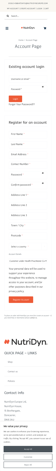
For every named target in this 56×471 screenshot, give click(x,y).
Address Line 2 (19, 204)
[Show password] (43, 87)
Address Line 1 (19, 194)
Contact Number (20, 163)
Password (17, 174)
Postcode (17, 235)
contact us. (33, 318)
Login (15, 98)
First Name (18, 133)
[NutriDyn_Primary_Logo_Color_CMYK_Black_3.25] (28, 27)
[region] (28, 446)
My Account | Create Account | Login (25, 8)
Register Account (21, 299)
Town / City (18, 225)
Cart (46, 8)
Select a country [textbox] (20, 246)
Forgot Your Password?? (22, 104)
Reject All (28, 465)
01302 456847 (14, 3)
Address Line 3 (19, 215)
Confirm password (22, 184)
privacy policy (16, 291)
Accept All (28, 449)
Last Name (17, 144)
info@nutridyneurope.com (34, 3)
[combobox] (28, 246)
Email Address (19, 154)
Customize (28, 457)
